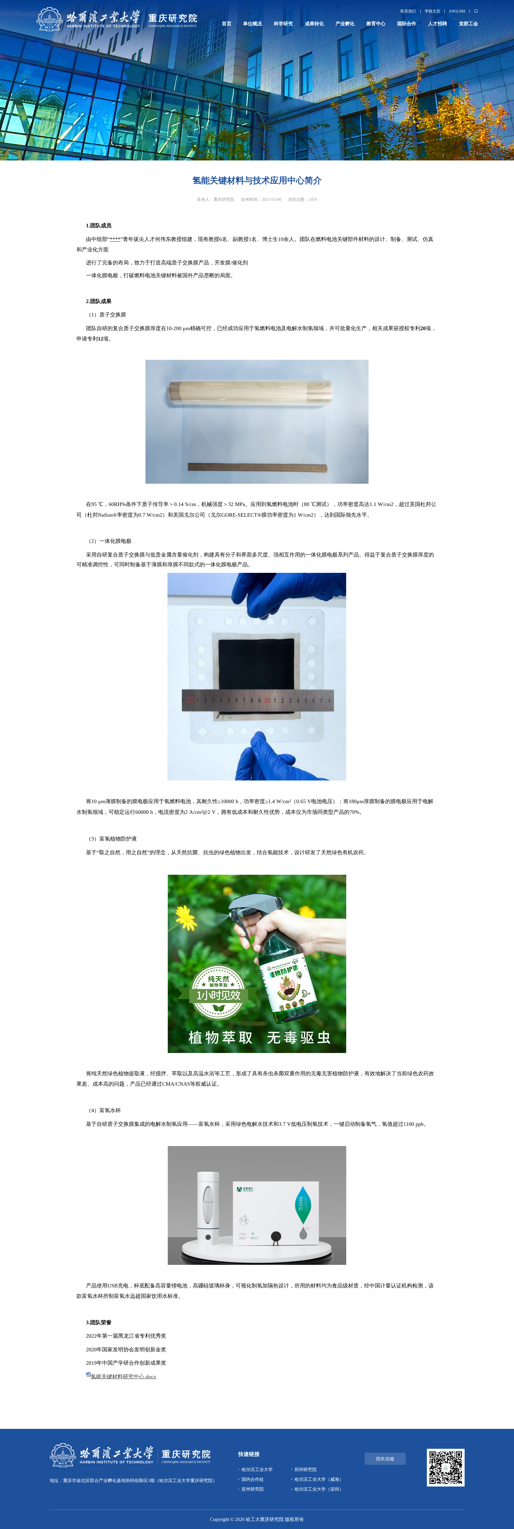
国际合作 (406, 23)
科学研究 (283, 23)
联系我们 (408, 11)
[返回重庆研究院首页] (116, 9)
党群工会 (468, 23)
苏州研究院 (253, 1489)
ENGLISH (457, 11)
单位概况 (252, 23)
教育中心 (376, 23)
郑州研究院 (305, 1469)
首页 (226, 23)
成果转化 (314, 23)
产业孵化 (345, 23)
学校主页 (432, 11)
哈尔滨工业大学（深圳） (319, 1489)
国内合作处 (253, 1479)
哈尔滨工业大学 (257, 1469)
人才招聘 (437, 23)
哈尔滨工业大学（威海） (319, 1479)
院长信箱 (385, 1458)
